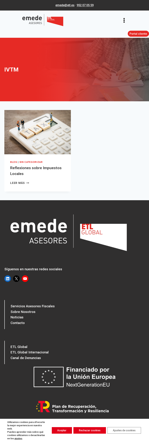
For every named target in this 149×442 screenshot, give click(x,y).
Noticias (17, 317)
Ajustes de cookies (124, 430)
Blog (13, 162)
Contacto (18, 323)
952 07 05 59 (85, 5)
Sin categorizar (31, 162)
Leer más (19, 183)
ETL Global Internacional (30, 352)
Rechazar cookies (89, 430)
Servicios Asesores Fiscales (33, 306)
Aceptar (62, 430)
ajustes (18, 438)
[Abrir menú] (125, 20)
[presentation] (37, 132)
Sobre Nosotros (23, 312)
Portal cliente (138, 33)
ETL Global (19, 347)
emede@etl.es (64, 5)
